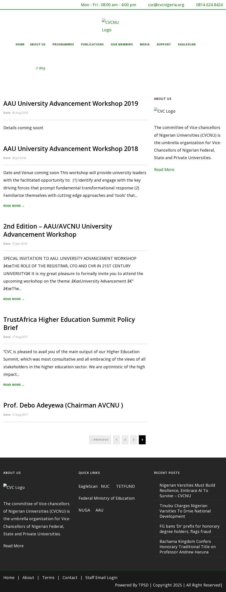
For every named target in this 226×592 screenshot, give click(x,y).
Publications (92, 44)
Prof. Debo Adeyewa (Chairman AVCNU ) (63, 405)
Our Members (122, 44)
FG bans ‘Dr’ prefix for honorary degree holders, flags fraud (190, 528)
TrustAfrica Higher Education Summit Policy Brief (69, 323)
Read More (164, 169)
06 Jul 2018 (19, 158)
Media (145, 44)
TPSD (143, 585)
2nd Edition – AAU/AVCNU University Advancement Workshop (57, 230)
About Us (37, 44)
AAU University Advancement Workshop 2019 (70, 103)
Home (20, 44)
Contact (69, 577)
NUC (106, 486)
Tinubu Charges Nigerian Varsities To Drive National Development (185, 511)
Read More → (14, 206)
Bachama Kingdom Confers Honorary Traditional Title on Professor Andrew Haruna (188, 547)
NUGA (85, 510)
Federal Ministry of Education (107, 498)
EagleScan (187, 44)
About (28, 577)
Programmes (63, 44)
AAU (100, 510)
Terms (48, 577)
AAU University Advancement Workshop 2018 (70, 148)
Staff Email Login (101, 577)
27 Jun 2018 (19, 244)
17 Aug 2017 (20, 337)
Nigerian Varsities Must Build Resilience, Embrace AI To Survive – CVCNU (187, 490)
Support (164, 44)
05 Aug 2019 (20, 113)
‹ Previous (100, 439)
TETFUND (125, 486)
